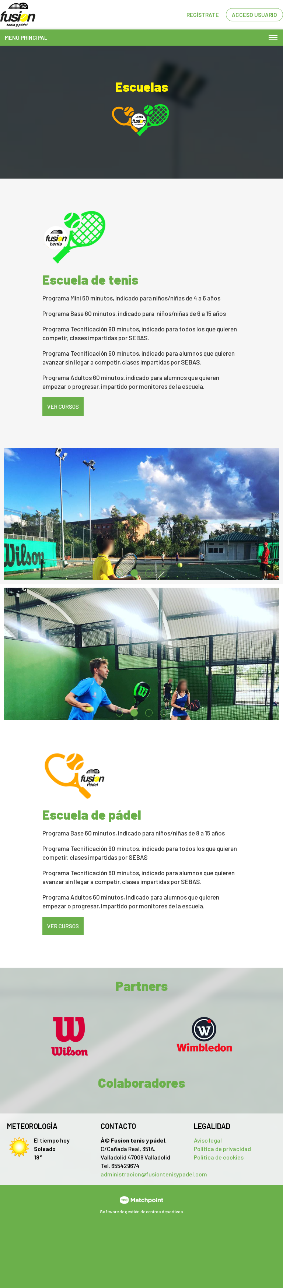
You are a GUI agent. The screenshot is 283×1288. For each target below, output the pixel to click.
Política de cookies (219, 1157)
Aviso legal (208, 1140)
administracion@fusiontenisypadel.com (154, 1174)
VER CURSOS (63, 406)
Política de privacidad (222, 1148)
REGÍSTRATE (202, 14)
